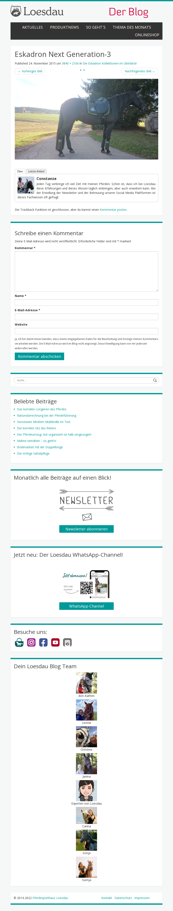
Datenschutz (123, 898)
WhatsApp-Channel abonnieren (86, 607)
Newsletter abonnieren (86, 528)
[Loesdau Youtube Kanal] (55, 646)
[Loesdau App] (67, 646)
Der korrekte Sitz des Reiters (36, 428)
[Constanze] (26, 184)
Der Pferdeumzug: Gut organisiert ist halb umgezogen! (54, 434)
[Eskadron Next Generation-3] (86, 119)
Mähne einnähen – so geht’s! (36, 441)
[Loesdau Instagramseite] (31, 646)
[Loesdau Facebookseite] (43, 646)
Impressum (142, 898)
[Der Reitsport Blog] (79, 11)
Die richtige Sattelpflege (33, 453)
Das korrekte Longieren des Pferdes (41, 409)
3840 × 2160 (70, 63)
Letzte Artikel (36, 171)
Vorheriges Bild (30, 71)
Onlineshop (147, 34)
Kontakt (106, 898)
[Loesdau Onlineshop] (19, 646)
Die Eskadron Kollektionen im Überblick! (110, 63)
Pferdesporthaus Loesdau (50, 898)
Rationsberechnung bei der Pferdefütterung (46, 415)
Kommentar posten (113, 210)
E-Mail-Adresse (27, 310)
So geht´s (95, 27)
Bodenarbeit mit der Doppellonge (40, 447)
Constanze (46, 178)
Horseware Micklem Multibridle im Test (43, 422)
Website (21, 324)
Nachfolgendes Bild (140, 71)
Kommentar (25, 248)
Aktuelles (32, 27)
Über (20, 171)
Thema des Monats (132, 27)
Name (20, 296)
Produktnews (64, 27)
